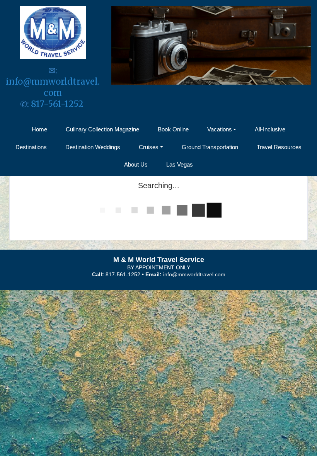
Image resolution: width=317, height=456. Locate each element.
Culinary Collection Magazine (102, 129)
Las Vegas (179, 164)
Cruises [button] (148, 147)
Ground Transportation (210, 147)
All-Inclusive (270, 129)
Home (39, 129)
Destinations (31, 147)
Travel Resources (279, 147)
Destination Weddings (92, 147)
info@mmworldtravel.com (53, 87)
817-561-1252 (58, 104)
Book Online (173, 129)
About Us (136, 164)
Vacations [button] (219, 129)
